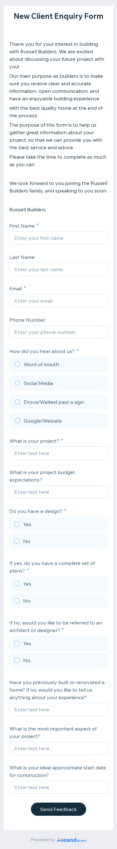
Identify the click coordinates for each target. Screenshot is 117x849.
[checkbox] (58, 525)
